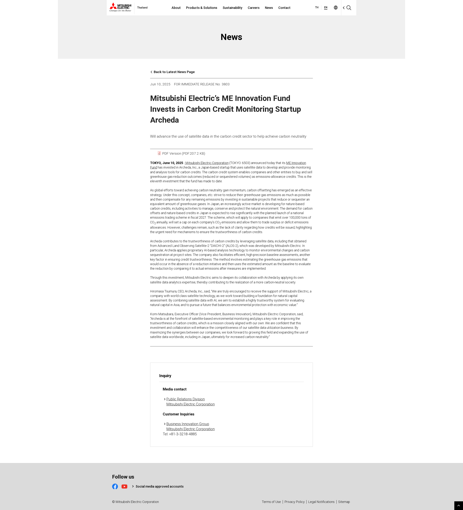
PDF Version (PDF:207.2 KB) (183, 153)
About (176, 8)
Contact (284, 8)
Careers (254, 8)
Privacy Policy (294, 502)
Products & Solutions (201, 8)
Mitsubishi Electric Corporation (207, 163)
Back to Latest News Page (174, 72)
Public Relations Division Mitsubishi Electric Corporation (190, 401)
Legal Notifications (321, 502)
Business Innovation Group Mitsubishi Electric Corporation (190, 426)
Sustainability (232, 8)
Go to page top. (458, 505)
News (269, 8)
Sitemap (344, 502)
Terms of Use (271, 502)
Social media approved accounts (160, 486)
